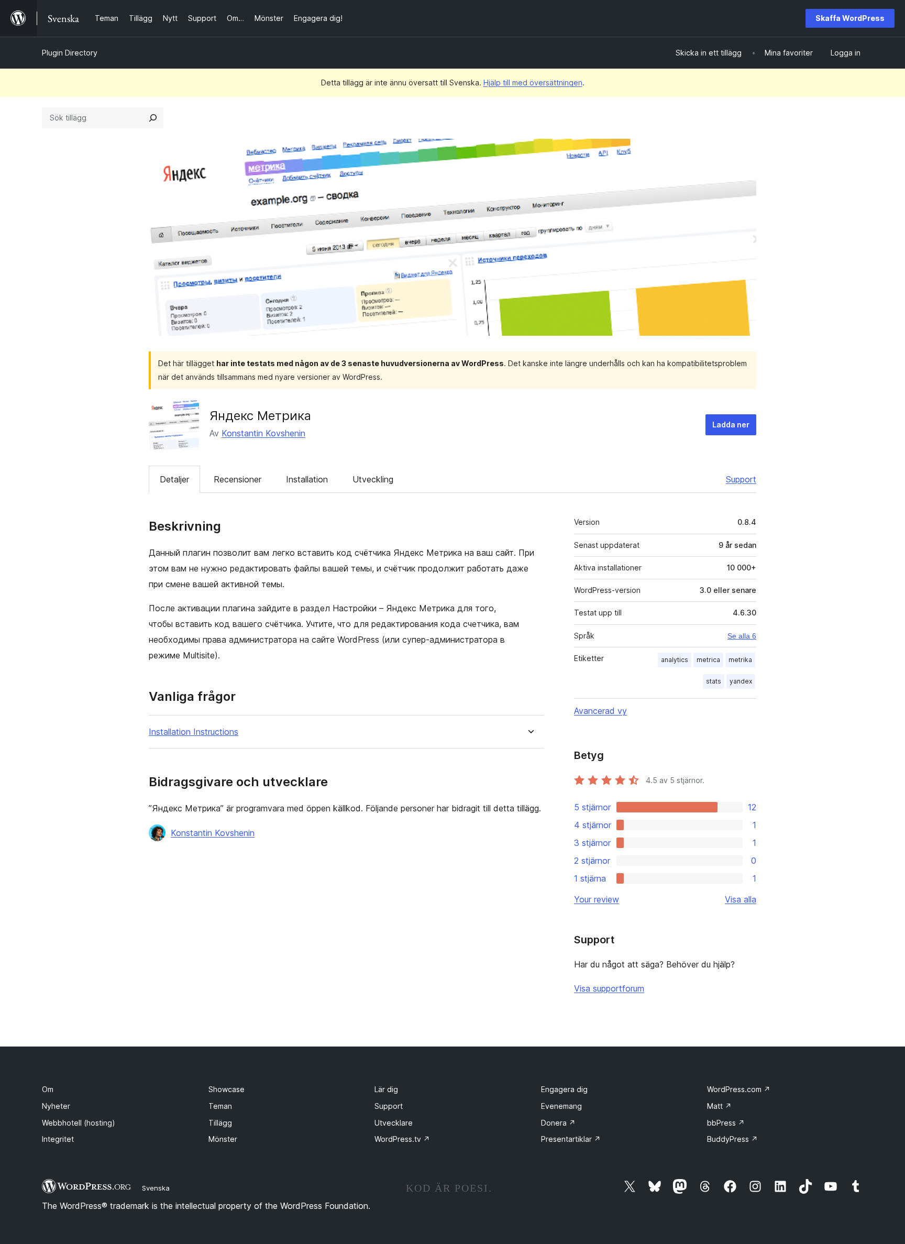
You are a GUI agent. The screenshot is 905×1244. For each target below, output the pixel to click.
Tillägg (220, 1122)
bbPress (726, 1122)
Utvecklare (393, 1122)
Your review (596, 899)
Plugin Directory (69, 52)
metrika (740, 660)
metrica (708, 660)
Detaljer (174, 479)
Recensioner (237, 479)
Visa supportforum (609, 988)
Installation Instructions (193, 732)
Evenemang (561, 1106)
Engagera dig (564, 1089)
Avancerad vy (600, 711)
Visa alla (740, 899)
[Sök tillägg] (152, 117)
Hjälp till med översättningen (532, 82)
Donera (558, 1122)
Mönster (222, 1139)
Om (47, 1089)
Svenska (156, 1188)
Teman (220, 1106)
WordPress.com (738, 1089)
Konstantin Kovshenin (263, 433)
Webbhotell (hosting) (78, 1122)
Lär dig (386, 1089)
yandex (741, 681)
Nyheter (56, 1106)
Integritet (58, 1139)
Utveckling (372, 479)
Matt (719, 1106)
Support (741, 479)
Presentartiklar (571, 1139)
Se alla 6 (741, 636)
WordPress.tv (402, 1139)
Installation (307, 479)
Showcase (226, 1089)
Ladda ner (730, 424)
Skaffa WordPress (850, 18)
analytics (674, 660)
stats (713, 681)
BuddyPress (732, 1139)
